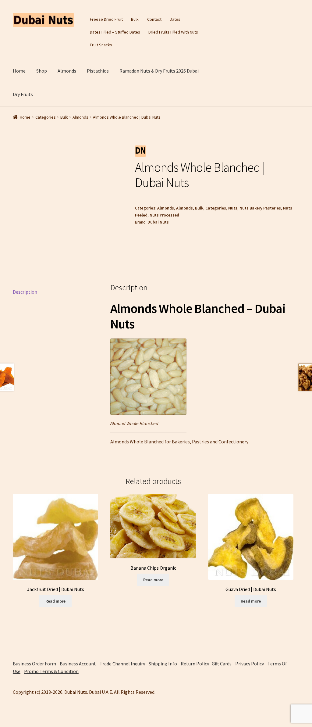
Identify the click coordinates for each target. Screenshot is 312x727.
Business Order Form (34, 664)
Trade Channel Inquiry (122, 664)
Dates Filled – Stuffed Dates (115, 32)
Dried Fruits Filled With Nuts (173, 32)
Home (19, 71)
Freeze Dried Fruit (106, 19)
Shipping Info (163, 664)
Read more (55, 601)
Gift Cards (222, 664)
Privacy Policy (249, 664)
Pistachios (98, 71)
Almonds (67, 71)
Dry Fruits (23, 94)
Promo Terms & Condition (51, 671)
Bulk (135, 19)
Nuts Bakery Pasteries (260, 208)
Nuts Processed (164, 215)
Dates (175, 19)
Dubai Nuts (158, 222)
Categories (45, 117)
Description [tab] (25, 292)
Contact (154, 19)
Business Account (78, 664)
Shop (41, 71)
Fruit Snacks (101, 45)
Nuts (232, 208)
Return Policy (195, 664)
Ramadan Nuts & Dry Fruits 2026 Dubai (159, 71)
